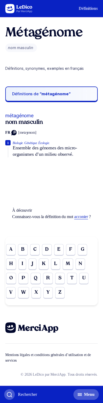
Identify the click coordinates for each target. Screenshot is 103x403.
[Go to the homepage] (18, 8)
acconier (81, 216)
